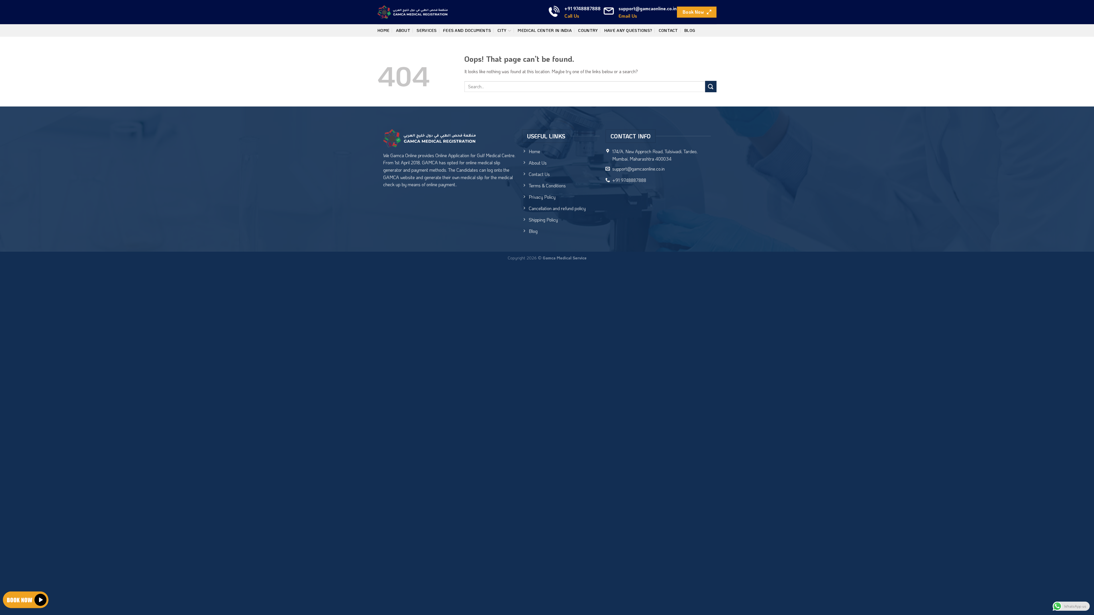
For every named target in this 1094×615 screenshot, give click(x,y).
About (403, 30)
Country (588, 30)
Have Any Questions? (628, 30)
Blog (689, 30)
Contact (668, 30)
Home (383, 30)
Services (426, 30)
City (502, 30)
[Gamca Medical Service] (412, 12)
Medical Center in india (545, 30)
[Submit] (711, 86)
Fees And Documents (467, 30)
